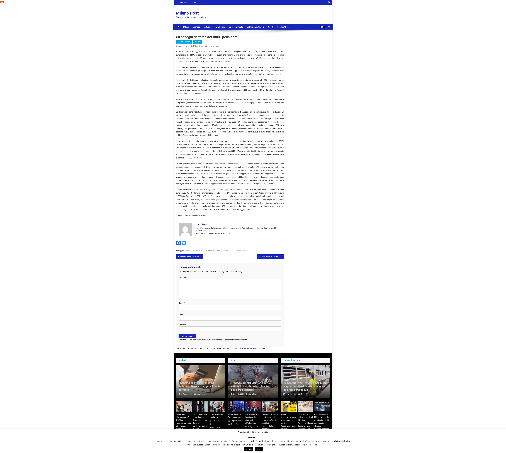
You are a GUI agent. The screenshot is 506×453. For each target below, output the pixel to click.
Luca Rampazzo (202, 394)
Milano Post (187, 13)
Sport (270, 27)
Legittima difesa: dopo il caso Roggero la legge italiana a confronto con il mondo (200, 421)
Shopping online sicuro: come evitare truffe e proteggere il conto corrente (200, 386)
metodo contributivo (194, 251)
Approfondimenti (183, 42)
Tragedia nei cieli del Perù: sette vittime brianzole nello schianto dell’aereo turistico (250, 386)
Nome (182, 303)
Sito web (182, 325)
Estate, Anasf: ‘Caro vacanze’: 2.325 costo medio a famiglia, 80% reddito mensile (183, 421)
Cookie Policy (343, 441)
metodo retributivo (213, 251)
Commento (184, 277)
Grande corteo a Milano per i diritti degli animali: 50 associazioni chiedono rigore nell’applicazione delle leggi (321, 423)
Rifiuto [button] (258, 449)
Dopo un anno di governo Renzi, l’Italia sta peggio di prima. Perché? (191, 257)
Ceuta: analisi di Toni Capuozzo (235, 415)
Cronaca (196, 27)
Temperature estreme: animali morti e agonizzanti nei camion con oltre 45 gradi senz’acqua (305, 386)
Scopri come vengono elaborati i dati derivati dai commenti (240, 348)
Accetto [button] (249, 449)
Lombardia (220, 27)
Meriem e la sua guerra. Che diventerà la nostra (271, 257)
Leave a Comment (215, 46)
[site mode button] (323, 27)
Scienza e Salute (236, 27)
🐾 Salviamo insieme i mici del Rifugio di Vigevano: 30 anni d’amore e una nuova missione (305, 421)
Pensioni (227, 251)
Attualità (207, 27)
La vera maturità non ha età (216, 415)
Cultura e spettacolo (255, 27)
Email (181, 314)
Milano (186, 27)
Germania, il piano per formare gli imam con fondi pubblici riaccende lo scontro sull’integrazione (270, 423)
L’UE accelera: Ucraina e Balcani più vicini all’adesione (252, 418)
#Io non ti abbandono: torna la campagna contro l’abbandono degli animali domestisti (288, 423)
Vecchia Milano (283, 27)
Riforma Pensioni (241, 251)
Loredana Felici (215, 427)
